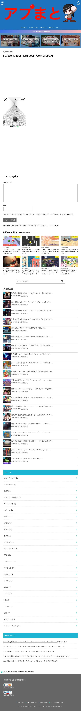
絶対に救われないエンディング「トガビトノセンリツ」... (32, 302)
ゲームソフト (10, 504)
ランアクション (11, 549)
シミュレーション (12, 626)
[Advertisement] (40, 78)
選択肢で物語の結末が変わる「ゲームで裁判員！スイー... (32, 415)
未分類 (7, 491)
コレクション (10, 561)
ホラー (8, 529)
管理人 (8, 516)
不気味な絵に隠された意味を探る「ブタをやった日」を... (32, 371)
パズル (8, 606)
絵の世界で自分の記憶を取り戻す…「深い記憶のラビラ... (32, 441)
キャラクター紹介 (33, 27)
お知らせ (9, 542)
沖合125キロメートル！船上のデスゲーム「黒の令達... (31, 354)
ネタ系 (7, 536)
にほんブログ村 (8, 688)
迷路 (6, 600)
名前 (5, 205)
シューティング (11, 478)
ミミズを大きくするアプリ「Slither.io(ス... (26, 458)
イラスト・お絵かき (12, 497)
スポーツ (8, 510)
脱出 (7, 613)
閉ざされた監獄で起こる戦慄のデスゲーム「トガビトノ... (32, 424)
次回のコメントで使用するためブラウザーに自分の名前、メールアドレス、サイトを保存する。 (40, 214)
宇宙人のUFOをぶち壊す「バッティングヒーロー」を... (31, 380)
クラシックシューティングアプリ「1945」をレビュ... (30, 450)
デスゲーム (9, 619)
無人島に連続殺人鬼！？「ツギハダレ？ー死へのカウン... (32, 293)
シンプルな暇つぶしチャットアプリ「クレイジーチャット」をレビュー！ (30, 642)
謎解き (7, 587)
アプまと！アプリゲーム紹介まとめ (39, 706)
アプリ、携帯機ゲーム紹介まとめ (40, 31)
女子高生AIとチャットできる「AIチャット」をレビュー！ (24, 651)
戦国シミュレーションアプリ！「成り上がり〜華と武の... (32, 389)
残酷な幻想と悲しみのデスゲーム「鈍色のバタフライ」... (32, 336)
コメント (7, 182)
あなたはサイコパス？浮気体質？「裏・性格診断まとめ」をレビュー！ (29, 646)
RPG (7, 555)
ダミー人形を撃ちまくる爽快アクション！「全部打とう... (32, 363)
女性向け (8, 574)
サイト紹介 (24, 27)
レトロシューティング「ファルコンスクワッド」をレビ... (32, 310)
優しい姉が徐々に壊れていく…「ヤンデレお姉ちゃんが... (32, 406)
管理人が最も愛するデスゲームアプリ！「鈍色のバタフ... (32, 319)
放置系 (8, 523)
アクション (9, 568)
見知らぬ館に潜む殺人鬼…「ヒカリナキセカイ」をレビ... (32, 397)
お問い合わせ (43, 27)
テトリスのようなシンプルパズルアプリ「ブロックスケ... (32, 432)
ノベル (8, 581)
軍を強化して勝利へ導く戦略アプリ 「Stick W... (28, 328)
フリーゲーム (10, 484)
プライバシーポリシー (54, 27)
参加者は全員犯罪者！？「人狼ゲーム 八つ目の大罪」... (32, 345)
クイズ (8, 593)
